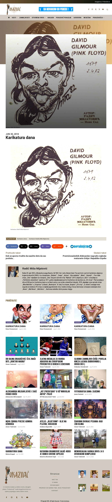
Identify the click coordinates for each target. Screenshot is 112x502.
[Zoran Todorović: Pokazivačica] (106, 474)
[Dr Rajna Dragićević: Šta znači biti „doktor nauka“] (22, 346)
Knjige (8, 417)
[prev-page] (7, 333)
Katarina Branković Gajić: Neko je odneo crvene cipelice (55, 453)
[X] (99, 9)
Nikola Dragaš (10, 454)
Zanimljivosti (78, 355)
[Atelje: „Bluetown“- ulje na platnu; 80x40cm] (56, 409)
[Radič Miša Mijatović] (14, 278)
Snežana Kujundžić (46, 427)
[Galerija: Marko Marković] (106, 487)
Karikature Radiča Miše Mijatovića (39, 239)
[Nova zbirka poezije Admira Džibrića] (22, 409)
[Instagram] (92, 9)
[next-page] (10, 333)
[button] (107, 9)
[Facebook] (89, 9)
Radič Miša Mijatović (34, 268)
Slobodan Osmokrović (81, 367)
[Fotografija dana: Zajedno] (90, 379)
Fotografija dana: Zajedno (87, 391)
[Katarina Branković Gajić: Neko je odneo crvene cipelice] (56, 439)
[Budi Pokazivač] (82, 487)
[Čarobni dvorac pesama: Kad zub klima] (90, 409)
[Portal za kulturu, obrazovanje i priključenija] (14, 9)
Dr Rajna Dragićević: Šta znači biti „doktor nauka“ (21, 360)
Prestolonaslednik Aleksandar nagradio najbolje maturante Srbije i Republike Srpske (84, 257)
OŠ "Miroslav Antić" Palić (48, 397)
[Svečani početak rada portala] (94, 487)
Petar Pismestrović (12, 329)
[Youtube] (103, 9)
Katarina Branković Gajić (48, 456)
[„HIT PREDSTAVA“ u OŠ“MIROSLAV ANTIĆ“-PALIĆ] (56, 379)
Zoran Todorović (11, 364)
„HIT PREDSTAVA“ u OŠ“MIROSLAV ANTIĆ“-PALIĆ (55, 393)
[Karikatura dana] (22, 313)
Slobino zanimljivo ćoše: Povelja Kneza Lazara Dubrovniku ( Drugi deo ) (90, 361)
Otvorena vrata (10, 355)
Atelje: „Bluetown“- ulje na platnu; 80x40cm (53, 423)
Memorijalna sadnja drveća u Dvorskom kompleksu (89, 453)
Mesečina (9, 387)
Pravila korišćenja (64, 501)
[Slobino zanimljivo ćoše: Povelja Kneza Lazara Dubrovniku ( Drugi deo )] (90, 346)
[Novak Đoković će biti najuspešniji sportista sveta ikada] (82, 474)
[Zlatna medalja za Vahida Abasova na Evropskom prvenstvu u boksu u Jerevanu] (56, 346)
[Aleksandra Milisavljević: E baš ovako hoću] (22, 379)
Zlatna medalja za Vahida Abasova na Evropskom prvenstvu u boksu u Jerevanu (55, 361)
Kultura (77, 447)
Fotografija (78, 387)
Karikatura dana (22, 239)
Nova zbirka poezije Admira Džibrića (19, 423)
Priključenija (44, 355)
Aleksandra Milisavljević (14, 397)
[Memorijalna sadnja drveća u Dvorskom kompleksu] (90, 439)
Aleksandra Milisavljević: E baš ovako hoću (21, 393)
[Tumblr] (96, 9)
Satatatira (9, 322)
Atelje (42, 417)
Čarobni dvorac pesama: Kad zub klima (88, 423)
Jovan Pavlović (78, 394)
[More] (66, 246)
